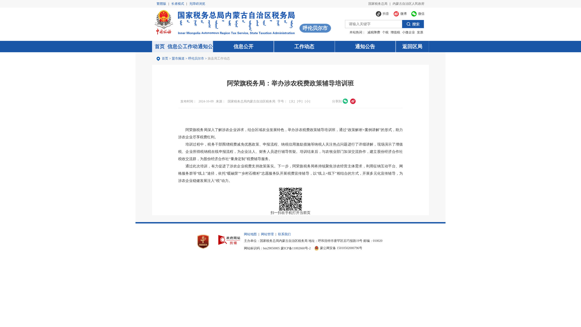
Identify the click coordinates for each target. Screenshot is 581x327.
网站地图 (250, 234)
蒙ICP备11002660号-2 (296, 248)
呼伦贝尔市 (196, 58)
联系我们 (284, 234)
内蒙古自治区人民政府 (408, 3)
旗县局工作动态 (219, 58)
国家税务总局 (377, 3)
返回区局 (412, 46)
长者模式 (177, 3)
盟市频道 (178, 58)
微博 (353, 101)
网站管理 (267, 234)
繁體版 (161, 3)
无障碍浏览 (197, 3)
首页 (165, 58)
